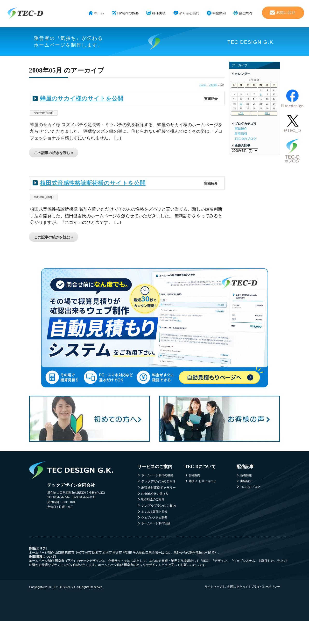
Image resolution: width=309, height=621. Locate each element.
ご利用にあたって (236, 586)
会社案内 (242, 13)
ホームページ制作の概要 (125, 13)
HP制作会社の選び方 (154, 494)
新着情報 (241, 133)
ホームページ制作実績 (156, 13)
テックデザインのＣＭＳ (158, 481)
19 (241, 103)
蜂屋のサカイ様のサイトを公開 (81, 98)
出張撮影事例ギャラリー (158, 487)
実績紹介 (241, 128)
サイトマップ (213, 586)
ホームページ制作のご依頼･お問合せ (283, 13)
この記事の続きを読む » (53, 153)
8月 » (267, 113)
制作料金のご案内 (152, 499)
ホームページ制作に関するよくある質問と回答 (186, 13)
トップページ (96, 13)
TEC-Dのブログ (245, 138)
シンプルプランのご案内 (158, 505)
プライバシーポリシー (265, 586)
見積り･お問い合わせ (202, 481)
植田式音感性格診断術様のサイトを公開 (93, 183)
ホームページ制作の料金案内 (216, 13)
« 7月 (241, 113)
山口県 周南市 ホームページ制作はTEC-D (25, 13)
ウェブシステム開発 (154, 517)
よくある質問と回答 (154, 511)
